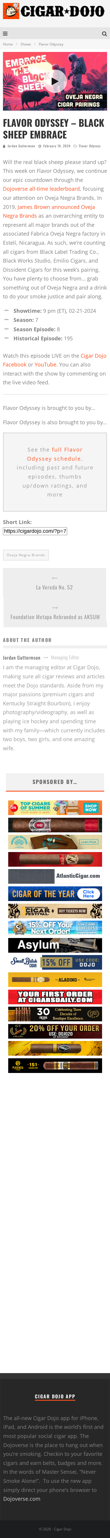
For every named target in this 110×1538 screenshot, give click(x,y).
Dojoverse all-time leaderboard (41, 188)
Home (8, 44)
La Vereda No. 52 (54, 587)
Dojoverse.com (21, 1498)
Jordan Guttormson (21, 145)
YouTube (45, 364)
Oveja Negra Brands (26, 554)
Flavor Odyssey (90, 145)
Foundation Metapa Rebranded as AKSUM (55, 617)
